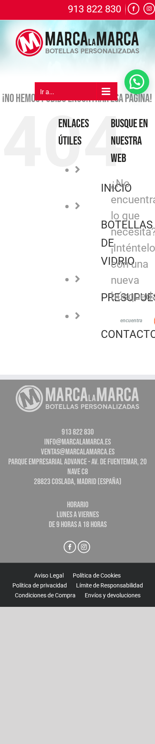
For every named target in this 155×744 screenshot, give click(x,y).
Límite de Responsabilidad (109, 585)
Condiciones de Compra (45, 595)
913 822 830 (94, 9)
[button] (136, 81)
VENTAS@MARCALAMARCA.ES (77, 452)
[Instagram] (84, 547)
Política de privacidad (39, 585)
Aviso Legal (49, 575)
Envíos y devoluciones (113, 595)
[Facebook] (70, 547)
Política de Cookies (97, 575)
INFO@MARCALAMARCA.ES (77, 442)
